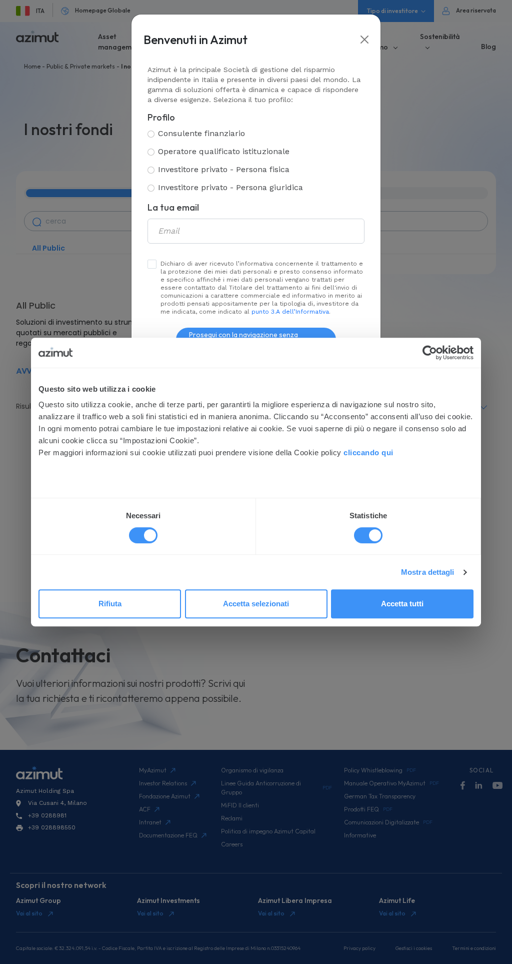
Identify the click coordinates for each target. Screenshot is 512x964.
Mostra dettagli (427, 572)
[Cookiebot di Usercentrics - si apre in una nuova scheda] (430, 352)
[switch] (368, 535)
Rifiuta (110, 603)
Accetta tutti (402, 603)
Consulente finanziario (201, 133)
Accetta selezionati (256, 603)
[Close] (364, 40)
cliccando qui (370, 452)
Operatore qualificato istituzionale (224, 151)
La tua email (173, 208)
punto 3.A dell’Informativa (290, 311)
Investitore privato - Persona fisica (224, 169)
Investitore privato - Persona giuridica (230, 187)
